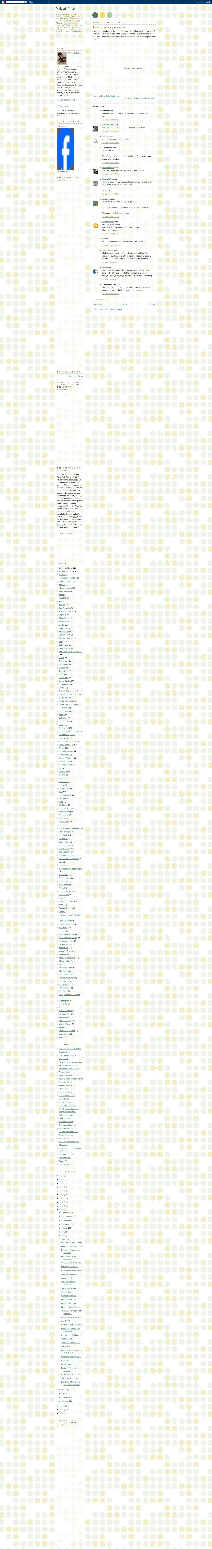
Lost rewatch (64, 842)
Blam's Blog (63, 1089)
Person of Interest (66, 908)
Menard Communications (69, 1142)
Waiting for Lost (65, 1021)
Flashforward (64, 738)
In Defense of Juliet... (69, 1300)
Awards (62, 605)
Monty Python (64, 885)
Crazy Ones (63, 671)
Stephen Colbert (65, 968)
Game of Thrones (66, 751)
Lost (131, 98)
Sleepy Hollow (65, 961)
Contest (62, 668)
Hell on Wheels (65, 795)
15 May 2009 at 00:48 (110, 217)
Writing (62, 1038)
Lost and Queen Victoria (70, 1307)
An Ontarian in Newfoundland (70, 1062)
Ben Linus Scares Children (71, 1242)
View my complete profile (67, 100)
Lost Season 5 (64, 849)
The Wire (62, 991)
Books (61, 625)
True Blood (63, 1001)
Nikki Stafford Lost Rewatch (70, 1049)
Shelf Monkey (64, 1118)
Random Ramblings (67, 924)
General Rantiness (66, 758)
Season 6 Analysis (66, 951)
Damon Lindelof (65, 681)
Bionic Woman (65, 618)
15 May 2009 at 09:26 (110, 234)
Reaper (62, 931)
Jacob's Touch (66, 1278)
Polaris (62, 912)
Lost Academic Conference (69, 829)
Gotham (62, 775)
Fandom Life (64, 1138)
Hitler (61, 802)
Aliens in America (66, 588)
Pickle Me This (65, 1158)
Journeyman (64, 815)
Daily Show (63, 678)
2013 (62, 1195)
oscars (61, 905)
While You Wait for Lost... (71, 1357)
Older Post (151, 304)
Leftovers (62, 818)
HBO (61, 792)
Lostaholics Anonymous (68, 859)
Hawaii (62, 785)
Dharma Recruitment (67, 691)
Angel (61, 595)
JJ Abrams (63, 805)
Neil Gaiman (64, 895)
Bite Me (60, 525)
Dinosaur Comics (66, 1154)
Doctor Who (63, 698)
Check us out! (66, 1361)
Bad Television (65, 608)
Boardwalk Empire (66, 621)
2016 (62, 1183)
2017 (62, 1180)
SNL (61, 964)
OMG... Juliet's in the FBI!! (71, 1263)
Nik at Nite (65, 8)
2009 (62, 1210)
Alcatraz (62, 585)
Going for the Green (67, 1128)
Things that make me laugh (144, 98)
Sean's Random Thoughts (69, 1075)
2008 (62, 1406)
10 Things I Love (65, 568)
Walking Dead (64, 1024)
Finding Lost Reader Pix (68, 731)
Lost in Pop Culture (66, 1102)
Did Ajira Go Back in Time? (71, 1270)
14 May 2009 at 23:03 (110, 174)
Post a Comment (102, 299)
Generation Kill (65, 762)
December (66, 1213)
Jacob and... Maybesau (70, 1343)
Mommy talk (64, 881)
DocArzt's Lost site (66, 1135)
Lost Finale (63, 835)
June (64, 1236)
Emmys (62, 715)
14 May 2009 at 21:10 (110, 120)
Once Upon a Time (66, 902)
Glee (61, 768)
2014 (62, 1191)
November (66, 1217)
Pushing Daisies (65, 921)
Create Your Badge (63, 172)
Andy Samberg (65, 591)
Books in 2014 (64, 628)
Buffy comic (63, 645)
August (65, 1228)
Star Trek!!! (65, 1321)
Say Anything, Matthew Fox (71, 1335)
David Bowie (64, 685)
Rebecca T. (106, 179)
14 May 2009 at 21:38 (110, 131)
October (65, 1221)
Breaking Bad (64, 632)
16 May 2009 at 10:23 (110, 262)
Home (124, 304)
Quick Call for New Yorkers (71, 1325)
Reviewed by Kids (66, 941)
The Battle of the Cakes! (70, 1378)
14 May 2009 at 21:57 (110, 143)
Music (61, 888)
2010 (62, 1206)
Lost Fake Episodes (67, 832)
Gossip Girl (63, 772)
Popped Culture (65, 1052)
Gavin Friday (64, 755)
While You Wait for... (69, 1296)
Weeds (62, 1027)
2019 (62, 1176)
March (64, 1393)
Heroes (62, 798)
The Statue (65, 1347)
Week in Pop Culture (67, 1031)
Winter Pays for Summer (68, 1065)
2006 (62, 1414)
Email (59, 110)
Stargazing (63, 1145)
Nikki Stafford (108, 168)
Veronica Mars (64, 1014)
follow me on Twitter (75, 376)
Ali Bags (105, 199)
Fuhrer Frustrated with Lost (71, 1246)
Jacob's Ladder (67, 1339)
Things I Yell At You (66, 1092)
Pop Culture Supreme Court (70, 915)
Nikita (61, 898)
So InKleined (64, 1099)
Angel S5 (62, 598)
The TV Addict (64, 1165)
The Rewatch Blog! (68, 1288)
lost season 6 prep (66, 855)
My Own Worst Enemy (67, 891)
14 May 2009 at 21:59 (110, 163)
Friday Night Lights (66, 745)
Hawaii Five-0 (64, 788)
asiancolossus (108, 222)
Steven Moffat (64, 971)
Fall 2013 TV (64, 721)
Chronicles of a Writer (67, 1106)
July (63, 1232)
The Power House (66, 1122)
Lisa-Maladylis (108, 125)
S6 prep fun (63, 944)
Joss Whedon (64, 812)
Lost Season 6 (64, 852)
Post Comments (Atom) (113, 309)
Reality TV (63, 928)
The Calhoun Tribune (67, 1055)
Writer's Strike (64, 1034)
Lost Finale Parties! (68, 1303)
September (66, 1224)
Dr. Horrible (63, 711)
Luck (61, 862)
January (65, 1401)
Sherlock (62, 954)
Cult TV (62, 674)
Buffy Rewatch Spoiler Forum (70, 652)
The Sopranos (64, 988)
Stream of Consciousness (69, 1069)
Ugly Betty (63, 1004)
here (59, 511)
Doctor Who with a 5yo (68, 705)
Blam (104, 267)
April (64, 1390)
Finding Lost (64, 728)
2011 (62, 1202)
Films (61, 725)
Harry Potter (64, 782)
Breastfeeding (64, 635)
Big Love (62, 615)
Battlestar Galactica (66, 612)
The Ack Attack (64, 1072)
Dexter (61, 688)
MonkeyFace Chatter (67, 1096)
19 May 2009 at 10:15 (110, 279)
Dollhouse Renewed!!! (70, 1317)
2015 (62, 1187)
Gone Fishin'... (66, 1292)
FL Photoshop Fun (66, 735)
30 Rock (62, 575)
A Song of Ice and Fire (67, 578)
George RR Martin (66, 765)
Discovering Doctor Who (68, 694)
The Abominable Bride (68, 974)
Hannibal (62, 778)
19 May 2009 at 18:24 (110, 294)
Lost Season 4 (64, 845)
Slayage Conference (67, 958)
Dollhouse (63, 708)
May (63, 1239)
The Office (63, 981)
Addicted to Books (66, 581)
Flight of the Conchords (68, 741)
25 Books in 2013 (66, 571)
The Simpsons (64, 985)
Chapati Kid (63, 1059)
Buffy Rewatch (64, 648)
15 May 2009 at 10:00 (110, 245)
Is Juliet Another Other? (70, 1364)
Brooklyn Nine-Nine (67, 638)
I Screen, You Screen (67, 1115)
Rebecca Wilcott (65, 1082)
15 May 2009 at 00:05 (110, 194)
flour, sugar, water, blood (68, 1132)
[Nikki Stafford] (65, 169)
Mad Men (62, 865)
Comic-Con (63, 661)
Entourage (63, 718)
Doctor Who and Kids (67, 701)
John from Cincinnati (67, 808)
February (65, 1397)
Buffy (61, 642)
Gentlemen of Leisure (67, 1125)
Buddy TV (63, 1161)
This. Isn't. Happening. (70, 1274)
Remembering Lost (66, 934)
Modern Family (65, 878)
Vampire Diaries (65, 1011)
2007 (62, 1410)
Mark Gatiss (63, 875)
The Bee (105, 136)
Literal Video (64, 822)
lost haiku (63, 839)
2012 (62, 1198)
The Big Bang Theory (67, 978)
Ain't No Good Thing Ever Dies (71, 1079)
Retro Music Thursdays (68, 938)
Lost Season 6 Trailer (69, 1267)
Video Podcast (65, 1017)
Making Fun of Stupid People (70, 869)
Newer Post (97, 304)
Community (63, 664)
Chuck (61, 658)
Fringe (61, 748)
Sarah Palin (63, 948)
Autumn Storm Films (67, 1086)
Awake (61, 601)
